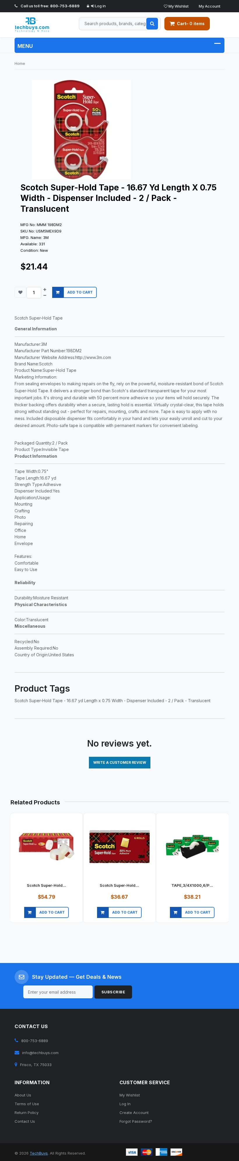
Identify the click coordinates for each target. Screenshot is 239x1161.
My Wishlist (178, 6)
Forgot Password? (135, 1121)
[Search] (152, 24)
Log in (100, 6)
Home (20, 63)
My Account (209, 6)
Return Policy (26, 1112)
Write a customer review (119, 762)
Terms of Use (27, 1103)
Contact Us (25, 1121)
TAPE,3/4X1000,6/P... (192, 885)
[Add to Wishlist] (20, 292)
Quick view (46, 919)
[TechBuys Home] (38, 25)
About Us (23, 1095)
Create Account (134, 1112)
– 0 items (191, 23)
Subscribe (113, 992)
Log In (125, 1103)
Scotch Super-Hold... (46, 885)
